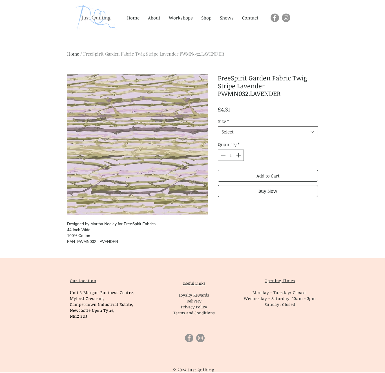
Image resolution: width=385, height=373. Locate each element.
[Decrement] (223, 155)
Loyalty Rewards (194, 295)
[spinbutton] (231, 155)
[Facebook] (275, 18)
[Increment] (239, 155)
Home (73, 54)
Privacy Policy (194, 307)
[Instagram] (286, 18)
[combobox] (268, 131)
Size (223, 121)
